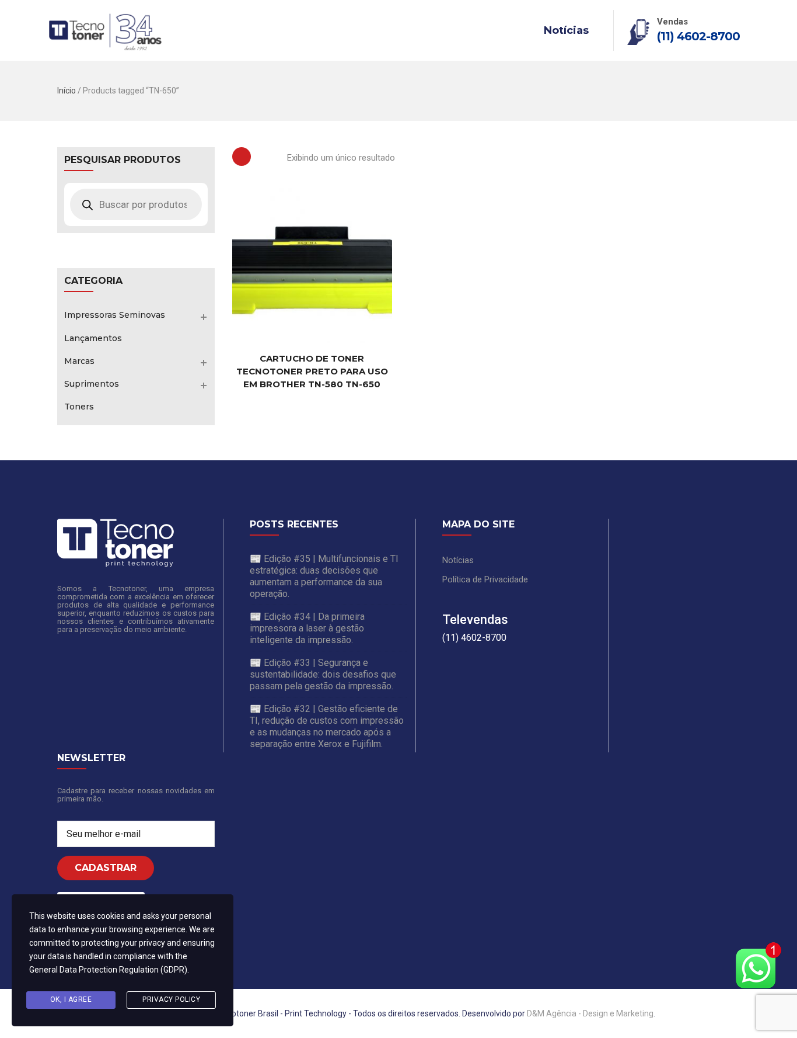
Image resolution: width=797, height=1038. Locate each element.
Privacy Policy (171, 999)
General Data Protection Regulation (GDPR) (108, 969)
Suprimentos (91, 384)
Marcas (79, 361)
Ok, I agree (71, 999)
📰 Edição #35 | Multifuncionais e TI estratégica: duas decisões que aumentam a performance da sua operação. (324, 576)
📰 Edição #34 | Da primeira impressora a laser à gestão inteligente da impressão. (307, 628)
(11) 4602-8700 (698, 36)
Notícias (566, 30)
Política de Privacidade (485, 579)
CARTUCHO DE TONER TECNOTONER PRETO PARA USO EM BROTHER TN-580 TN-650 (312, 371)
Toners (79, 406)
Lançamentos (93, 338)
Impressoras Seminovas (114, 315)
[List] (269, 156)
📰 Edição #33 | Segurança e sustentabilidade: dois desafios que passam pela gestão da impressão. (323, 674)
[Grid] (241, 156)
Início (66, 90)
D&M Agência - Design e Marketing (590, 1013)
